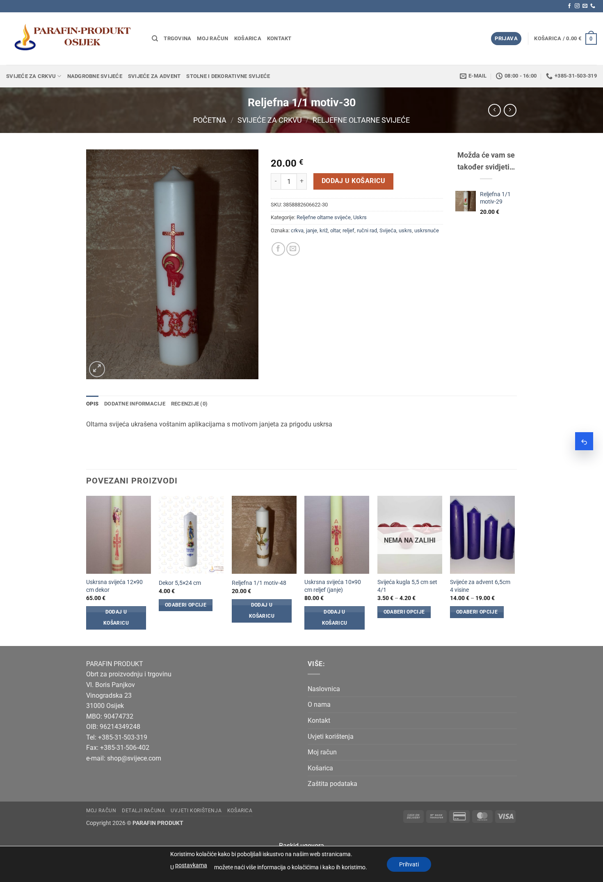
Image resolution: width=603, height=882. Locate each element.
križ (324, 230)
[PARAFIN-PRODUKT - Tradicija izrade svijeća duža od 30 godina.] (72, 38)
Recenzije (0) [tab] (189, 404)
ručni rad (367, 230)
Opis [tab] (92, 404)
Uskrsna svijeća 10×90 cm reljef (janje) (332, 586)
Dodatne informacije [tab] (134, 404)
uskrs (405, 230)
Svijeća (387, 230)
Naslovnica (324, 689)
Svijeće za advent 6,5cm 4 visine (480, 586)
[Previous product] (510, 110)
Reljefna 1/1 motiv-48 (259, 583)
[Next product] (494, 110)
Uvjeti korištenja (331, 736)
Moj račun (212, 38)
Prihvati (409, 864)
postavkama (191, 865)
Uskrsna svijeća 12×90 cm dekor (114, 586)
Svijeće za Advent (154, 76)
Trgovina (177, 38)
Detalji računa (143, 810)
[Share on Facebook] (278, 249)
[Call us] (592, 6)
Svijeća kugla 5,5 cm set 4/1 (407, 586)
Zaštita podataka (332, 784)
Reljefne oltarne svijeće (361, 120)
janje (311, 230)
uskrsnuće (426, 230)
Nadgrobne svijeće (94, 76)
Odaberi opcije (185, 605)
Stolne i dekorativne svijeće (228, 76)
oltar (335, 230)
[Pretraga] (155, 38)
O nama (319, 704)
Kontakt (279, 38)
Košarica (247, 38)
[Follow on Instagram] (577, 6)
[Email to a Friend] (293, 249)
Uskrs (360, 217)
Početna (209, 120)
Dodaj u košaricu (353, 181)
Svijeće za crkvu (31, 76)
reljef (348, 230)
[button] (506, 39)
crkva (297, 230)
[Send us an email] (584, 6)
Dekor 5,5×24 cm (180, 583)
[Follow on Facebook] (569, 6)
